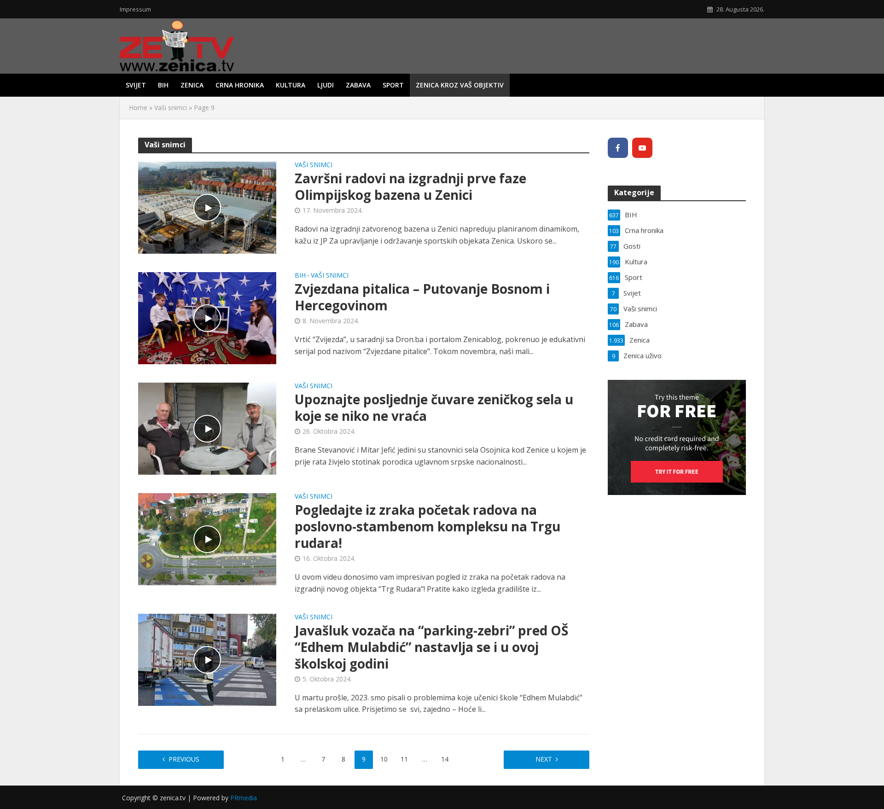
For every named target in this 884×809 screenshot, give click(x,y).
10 (384, 759)
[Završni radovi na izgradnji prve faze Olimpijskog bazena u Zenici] (207, 207)
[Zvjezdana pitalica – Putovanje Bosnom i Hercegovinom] (207, 317)
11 (404, 759)
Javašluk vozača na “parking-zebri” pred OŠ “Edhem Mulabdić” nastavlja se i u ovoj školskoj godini (431, 647)
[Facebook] (618, 148)
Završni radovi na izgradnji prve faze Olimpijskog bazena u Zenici (410, 186)
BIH (163, 85)
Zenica (192, 85)
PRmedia (243, 797)
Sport (393, 85)
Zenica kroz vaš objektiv (460, 85)
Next (543, 759)
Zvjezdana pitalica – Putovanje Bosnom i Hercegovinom (422, 297)
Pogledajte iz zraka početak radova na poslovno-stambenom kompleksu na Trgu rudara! (427, 526)
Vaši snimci (170, 107)
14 (444, 759)
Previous (184, 759)
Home (138, 107)
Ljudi (325, 85)
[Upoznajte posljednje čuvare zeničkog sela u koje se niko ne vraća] (207, 428)
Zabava (358, 85)
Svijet (136, 85)
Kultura (290, 85)
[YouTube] (642, 148)
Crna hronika (239, 85)
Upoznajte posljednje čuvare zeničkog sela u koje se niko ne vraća (434, 407)
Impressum (135, 9)
